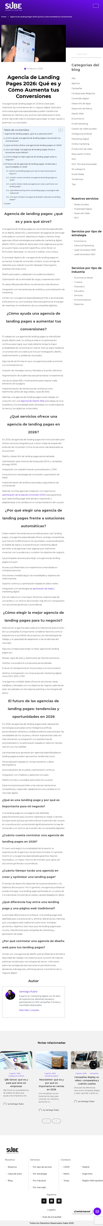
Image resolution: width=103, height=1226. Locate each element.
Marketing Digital (80, 139)
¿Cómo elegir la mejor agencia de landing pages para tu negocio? (31, 158)
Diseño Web (78, 113)
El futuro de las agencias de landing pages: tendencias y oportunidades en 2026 (31, 165)
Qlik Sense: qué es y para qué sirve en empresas (16, 1083)
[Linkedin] (51, 1201)
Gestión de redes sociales (84, 129)
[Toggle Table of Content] (59, 130)
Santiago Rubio (28, 991)
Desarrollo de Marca (82, 108)
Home (3, 17)
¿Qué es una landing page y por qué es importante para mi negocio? (32, 172)
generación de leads (43, 588)
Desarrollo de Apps (81, 103)
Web (26, 1010)
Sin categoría (78, 169)
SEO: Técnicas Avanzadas (84, 164)
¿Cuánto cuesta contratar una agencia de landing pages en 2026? (33, 179)
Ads (73, 78)
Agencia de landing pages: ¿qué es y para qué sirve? (29, 134)
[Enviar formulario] (97, 1211)
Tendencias (77, 179)
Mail (21, 1010)
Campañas (77, 88)
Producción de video (82, 149)
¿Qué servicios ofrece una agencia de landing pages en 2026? (33, 145)
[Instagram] (43, 1201)
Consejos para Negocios (83, 93)
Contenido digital (80, 98)
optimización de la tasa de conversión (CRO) (24, 495)
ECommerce (78, 119)
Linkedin (35, 1010)
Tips (74, 184)
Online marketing (80, 144)
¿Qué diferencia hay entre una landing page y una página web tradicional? (34, 191)
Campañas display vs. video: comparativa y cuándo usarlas (86, 1080)
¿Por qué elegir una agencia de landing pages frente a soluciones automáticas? (30, 151)
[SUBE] (13, 6)
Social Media (78, 174)
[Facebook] (59, 1201)
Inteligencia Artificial (82, 134)
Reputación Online (81, 154)
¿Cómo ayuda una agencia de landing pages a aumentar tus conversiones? (33, 139)
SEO (74, 159)
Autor (8, 203)
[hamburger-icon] (96, 6)
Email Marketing (80, 124)
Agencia (76, 83)
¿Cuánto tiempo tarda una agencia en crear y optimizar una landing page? (34, 185)
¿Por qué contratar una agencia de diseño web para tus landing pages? (35, 198)
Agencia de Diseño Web (32, 401)
